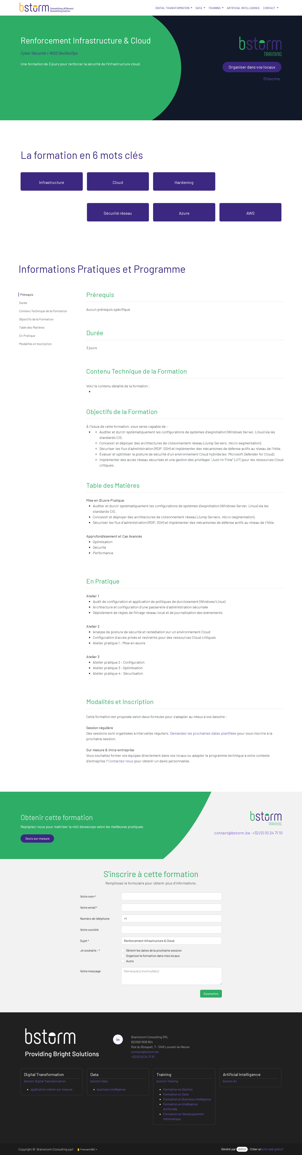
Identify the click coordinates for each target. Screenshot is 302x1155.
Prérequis (26, 294)
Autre (130, 961)
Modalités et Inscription (35, 344)
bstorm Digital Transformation (45, 1081)
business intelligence (111, 1089)
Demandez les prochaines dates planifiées (203, 733)
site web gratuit (273, 1149)
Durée (23, 303)
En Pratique (27, 335)
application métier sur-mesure (52, 1089)
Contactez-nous (120, 761)
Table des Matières (32, 327)
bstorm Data (99, 1081)
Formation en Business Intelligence (187, 1099)
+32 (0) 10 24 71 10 (267, 832)
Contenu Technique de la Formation (43, 311)
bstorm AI (229, 1081)
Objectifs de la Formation (36, 319)
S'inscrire (271, 78)
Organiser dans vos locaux (252, 66)
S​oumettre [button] (211, 994)
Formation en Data (176, 1094)
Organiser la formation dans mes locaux (153, 956)
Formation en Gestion (178, 1089)
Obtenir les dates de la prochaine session (154, 950)
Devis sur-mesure (37, 838)
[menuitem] (174, 8)
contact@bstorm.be (232, 832)
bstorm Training (167, 1081)
